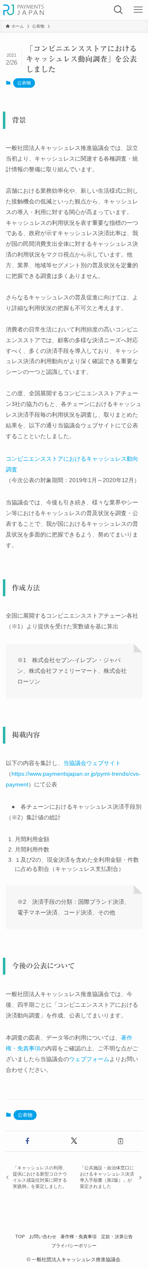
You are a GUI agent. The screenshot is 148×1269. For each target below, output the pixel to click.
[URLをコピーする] (120, 1141)
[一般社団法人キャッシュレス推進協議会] (23, 10)
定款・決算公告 (117, 1236)
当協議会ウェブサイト (92, 763)
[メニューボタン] (138, 10)
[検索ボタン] (118, 10)
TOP (20, 1236)
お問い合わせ (42, 1236)
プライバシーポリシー (74, 1245)
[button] (27, 1141)
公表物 (24, 82)
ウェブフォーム (89, 1059)
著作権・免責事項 (78, 1236)
